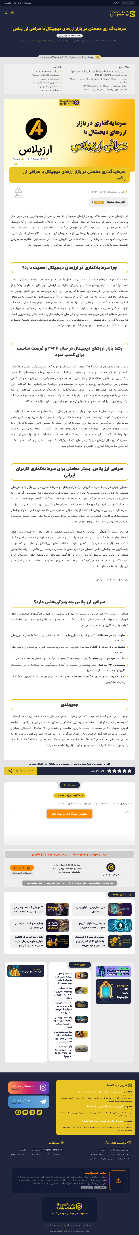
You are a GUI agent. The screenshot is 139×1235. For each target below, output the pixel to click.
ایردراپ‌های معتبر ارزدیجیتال (118, 1154)
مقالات (106, 40)
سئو (77, 1231)
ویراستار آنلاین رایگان (54, 1154)
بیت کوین (117, 401)
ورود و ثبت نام (22, 868)
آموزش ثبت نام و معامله (21, 873)
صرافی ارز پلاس (97, 532)
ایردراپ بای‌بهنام (17, 1154)
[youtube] (25, 1112)
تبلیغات (8, 3)
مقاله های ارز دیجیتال (69, 35)
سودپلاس (115, 40)
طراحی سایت (84, 1231)
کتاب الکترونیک (123, 1158)
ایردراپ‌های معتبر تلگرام (120, 1150)
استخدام (27, 3)
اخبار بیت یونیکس (97, 1154)
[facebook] (18, 1112)
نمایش (99, 202)
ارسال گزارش (87, 1187)
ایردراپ (116, 2)
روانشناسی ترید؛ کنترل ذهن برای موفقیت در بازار (100, 1091)
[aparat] (32, 1112)
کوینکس (93, 1158)
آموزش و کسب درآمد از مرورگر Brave (105, 1106)
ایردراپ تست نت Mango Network (67, 75)
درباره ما (17, 3)
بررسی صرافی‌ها (107, 1158)
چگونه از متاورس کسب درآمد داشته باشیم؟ (102, 1120)
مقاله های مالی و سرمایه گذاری (87, 40)
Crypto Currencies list (53, 1150)
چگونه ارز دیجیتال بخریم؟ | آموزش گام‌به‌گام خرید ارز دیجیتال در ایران (54, 80)
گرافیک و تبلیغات (34, 1154)
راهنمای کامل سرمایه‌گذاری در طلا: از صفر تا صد (61, 89)
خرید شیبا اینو (47, 297)
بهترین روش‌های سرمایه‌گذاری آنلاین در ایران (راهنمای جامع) (55, 71)
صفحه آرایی (35, 1150)
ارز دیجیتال (70, 487)
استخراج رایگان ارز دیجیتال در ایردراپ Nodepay (61, 86)
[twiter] (39, 1112)
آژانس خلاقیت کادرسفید (58, 1231)
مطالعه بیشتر (100, 1187)
